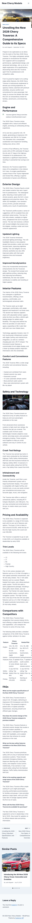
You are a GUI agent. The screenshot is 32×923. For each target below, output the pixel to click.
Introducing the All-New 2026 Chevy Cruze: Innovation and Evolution (16, 876)
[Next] (27, 870)
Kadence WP (19, 918)
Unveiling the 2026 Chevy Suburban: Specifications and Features (8, 833)
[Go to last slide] (4, 870)
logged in (14, 905)
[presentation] (16, 862)
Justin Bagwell (8, 47)
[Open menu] (28, 3)
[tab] (12, 888)
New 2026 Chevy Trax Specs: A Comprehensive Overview (24, 833)
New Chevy (6, 24)
